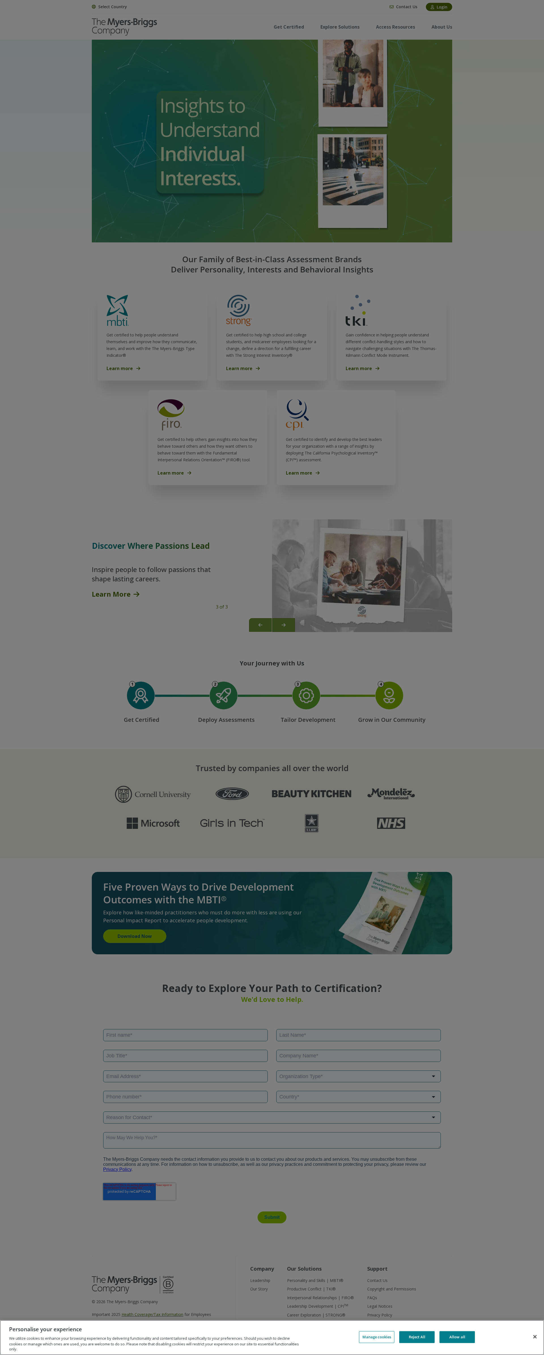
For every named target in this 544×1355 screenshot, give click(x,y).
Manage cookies (376, 1336)
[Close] (535, 1337)
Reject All (417, 1336)
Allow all (457, 1336)
